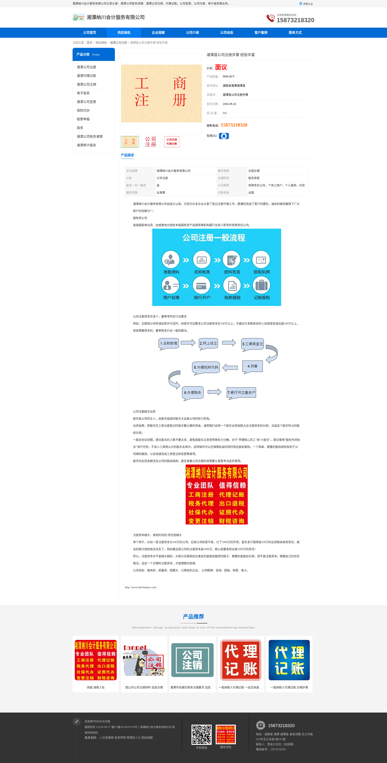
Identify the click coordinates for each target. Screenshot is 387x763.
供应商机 (124, 32)
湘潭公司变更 (86, 102)
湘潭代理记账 (86, 75)
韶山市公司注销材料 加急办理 (95, 687)
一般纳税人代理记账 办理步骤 (241, 687)
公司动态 (226, 32)
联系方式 (295, 32)
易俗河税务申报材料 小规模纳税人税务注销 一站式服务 (301, 687)
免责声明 (120, 737)
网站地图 (147, 737)
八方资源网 (107, 737)
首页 (89, 42)
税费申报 (83, 119)
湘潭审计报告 (86, 145)
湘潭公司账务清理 (90, 136)
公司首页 (89, 32)
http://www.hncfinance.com (140, 587)
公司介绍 (192, 32)
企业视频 (158, 32)
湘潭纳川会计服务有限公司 (156, 726)
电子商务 (83, 93)
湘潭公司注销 (86, 84)
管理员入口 (134, 737)
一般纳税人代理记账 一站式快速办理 (193, 687)
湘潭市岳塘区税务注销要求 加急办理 (145, 687)
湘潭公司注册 (118, 42)
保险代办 (83, 110)
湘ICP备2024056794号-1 (125, 726)
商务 (80, 128)
